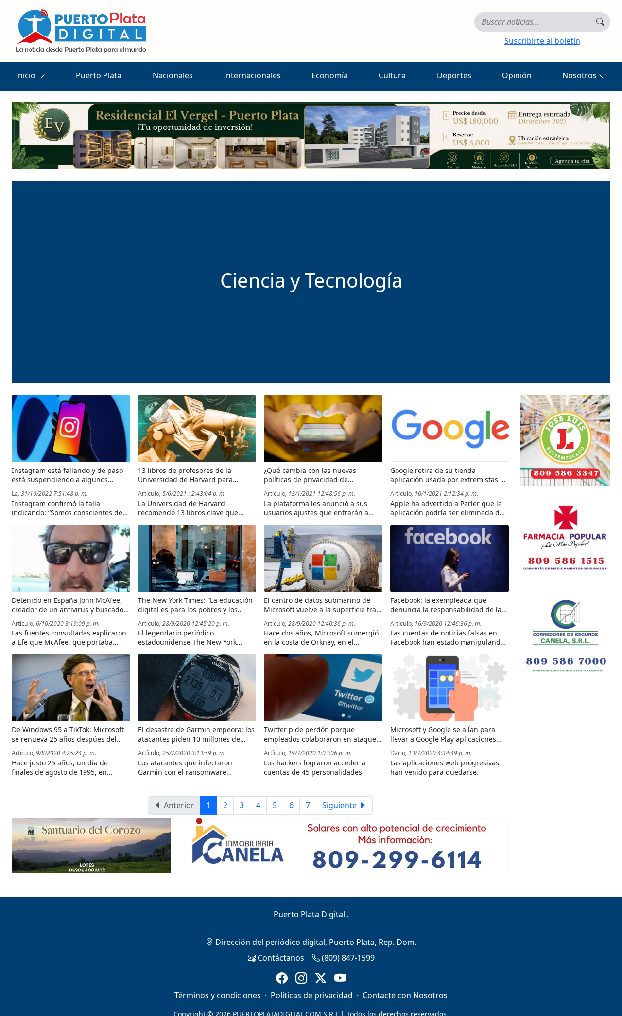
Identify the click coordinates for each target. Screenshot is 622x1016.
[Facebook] (282, 978)
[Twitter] (321, 978)
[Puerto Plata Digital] (81, 31)
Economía (329, 75)
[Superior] (311, 134)
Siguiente (340, 805)
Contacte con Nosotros (405, 995)
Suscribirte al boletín (542, 41)
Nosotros (580, 75)
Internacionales (252, 75)
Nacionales (173, 75)
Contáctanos (280, 957)
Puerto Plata (98, 75)
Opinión (517, 75)
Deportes (454, 75)
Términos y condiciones (217, 995)
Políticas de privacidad (312, 995)
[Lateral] (565, 440)
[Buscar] (600, 22)
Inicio (26, 75)
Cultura (392, 75)
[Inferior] (260, 845)
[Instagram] (301, 978)
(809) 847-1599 (347, 957)
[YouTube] (340, 978)
